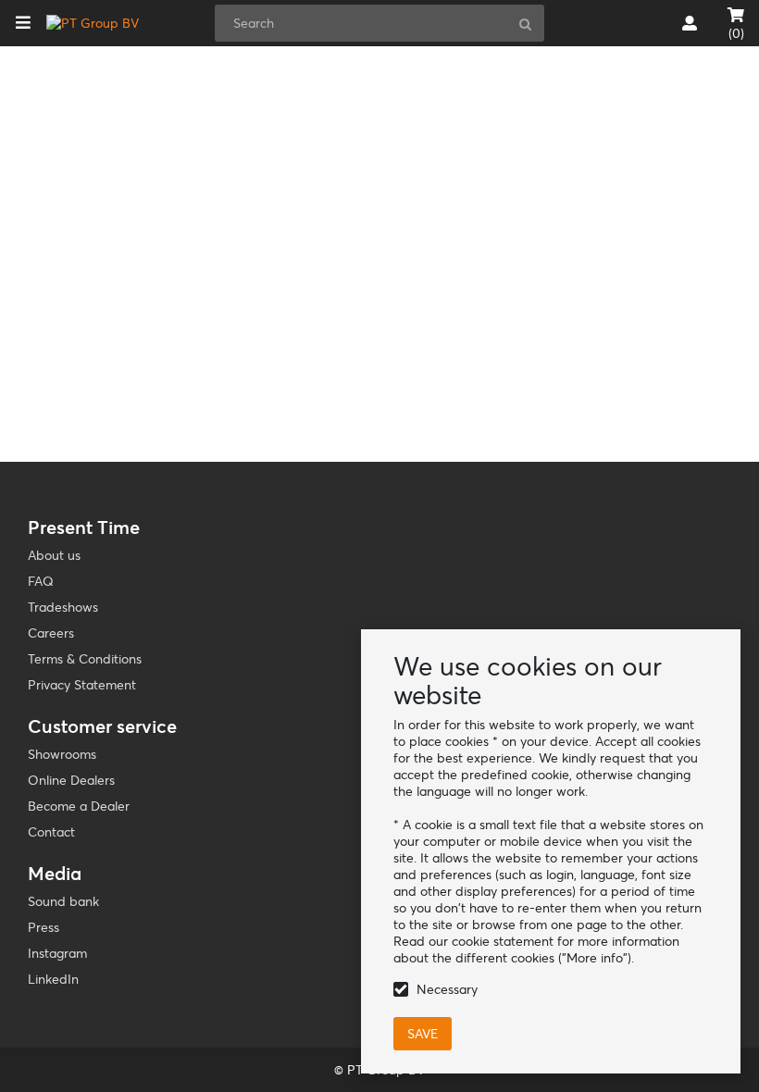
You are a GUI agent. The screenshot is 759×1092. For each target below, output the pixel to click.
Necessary (447, 989)
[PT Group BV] (92, 23)
